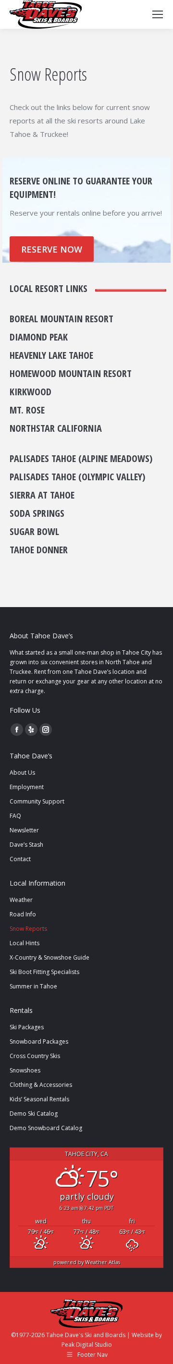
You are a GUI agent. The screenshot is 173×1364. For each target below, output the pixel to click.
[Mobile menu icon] (157, 14)
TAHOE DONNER (39, 549)
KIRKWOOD (30, 391)
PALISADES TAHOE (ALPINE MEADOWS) (81, 458)
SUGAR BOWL (34, 531)
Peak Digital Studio (87, 1344)
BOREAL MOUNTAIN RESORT (61, 318)
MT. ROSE (27, 409)
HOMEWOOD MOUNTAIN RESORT (71, 373)
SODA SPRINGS (37, 513)
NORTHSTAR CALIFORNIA (56, 428)
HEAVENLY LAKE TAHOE (51, 355)
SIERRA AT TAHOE (42, 494)
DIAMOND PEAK (39, 336)
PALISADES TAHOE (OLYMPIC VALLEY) (77, 476)
